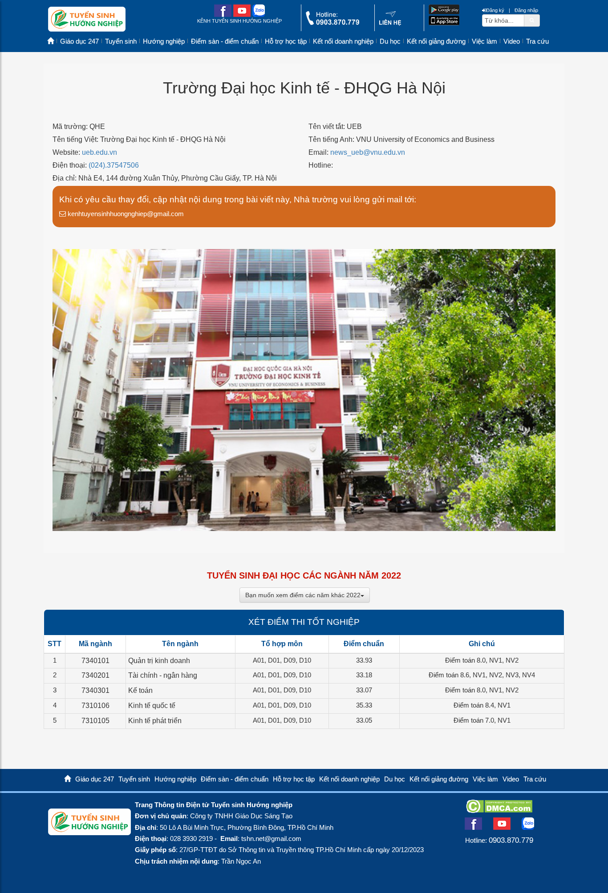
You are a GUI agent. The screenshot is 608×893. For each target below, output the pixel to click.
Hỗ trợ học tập (286, 41)
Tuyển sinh (121, 41)
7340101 (95, 660)
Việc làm (484, 41)
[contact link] (390, 23)
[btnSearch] (532, 20)
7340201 (95, 675)
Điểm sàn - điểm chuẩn (225, 41)
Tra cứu (537, 41)
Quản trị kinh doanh (159, 660)
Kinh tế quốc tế (151, 705)
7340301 (95, 690)
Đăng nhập (526, 10)
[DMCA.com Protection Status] (499, 810)
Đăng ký (495, 10)
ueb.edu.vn (99, 152)
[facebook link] (222, 15)
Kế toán (140, 690)
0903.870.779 (511, 840)
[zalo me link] (258, 15)
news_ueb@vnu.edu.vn (367, 152)
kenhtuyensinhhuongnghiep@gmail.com (125, 213)
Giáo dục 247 (79, 41)
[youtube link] (242, 15)
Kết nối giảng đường (436, 41)
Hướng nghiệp (164, 41)
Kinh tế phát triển (155, 720)
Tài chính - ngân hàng (162, 675)
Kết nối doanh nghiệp (343, 41)
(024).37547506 (114, 165)
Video (511, 41)
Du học (390, 41)
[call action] (332, 23)
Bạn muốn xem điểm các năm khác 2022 (303, 595)
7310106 (95, 705)
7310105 (95, 720)
